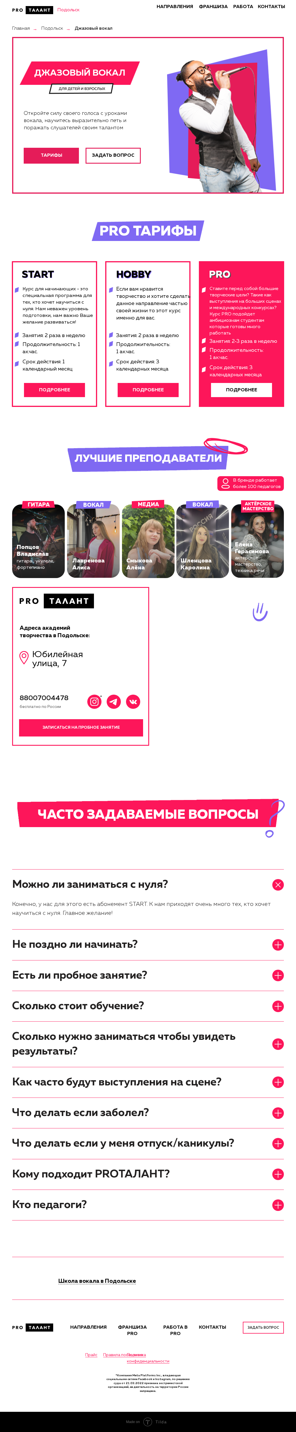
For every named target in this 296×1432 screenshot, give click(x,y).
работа (243, 7)
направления (175, 7)
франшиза (213, 7)
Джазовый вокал (93, 28)
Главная (21, 28)
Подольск (52, 28)
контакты (271, 7)
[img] (32, 10)
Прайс (91, 1355)
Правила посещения (123, 1355)
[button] (54, 390)
